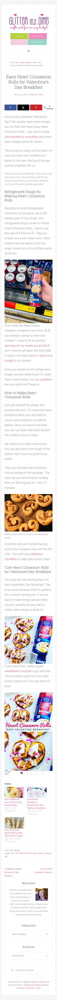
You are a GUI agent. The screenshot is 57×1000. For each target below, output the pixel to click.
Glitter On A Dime (28, 22)
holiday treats (32, 853)
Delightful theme (30, 982)
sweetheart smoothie (18, 671)
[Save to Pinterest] (36, 107)
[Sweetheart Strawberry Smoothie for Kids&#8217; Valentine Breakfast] (37, 792)
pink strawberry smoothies (22, 137)
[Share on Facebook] (11, 107)
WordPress (30, 988)
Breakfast (22, 853)
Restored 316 (44, 982)
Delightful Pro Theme (32, 985)
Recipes (17, 850)
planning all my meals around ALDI (27, 345)
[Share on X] (23, 107)
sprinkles (46, 379)
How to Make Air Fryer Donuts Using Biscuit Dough (13, 802)
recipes (40, 853)
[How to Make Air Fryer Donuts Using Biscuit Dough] (14, 792)
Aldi (16, 853)
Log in (38, 988)
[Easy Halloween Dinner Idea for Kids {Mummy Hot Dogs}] (14, 822)
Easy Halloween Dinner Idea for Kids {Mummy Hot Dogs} (14, 833)
